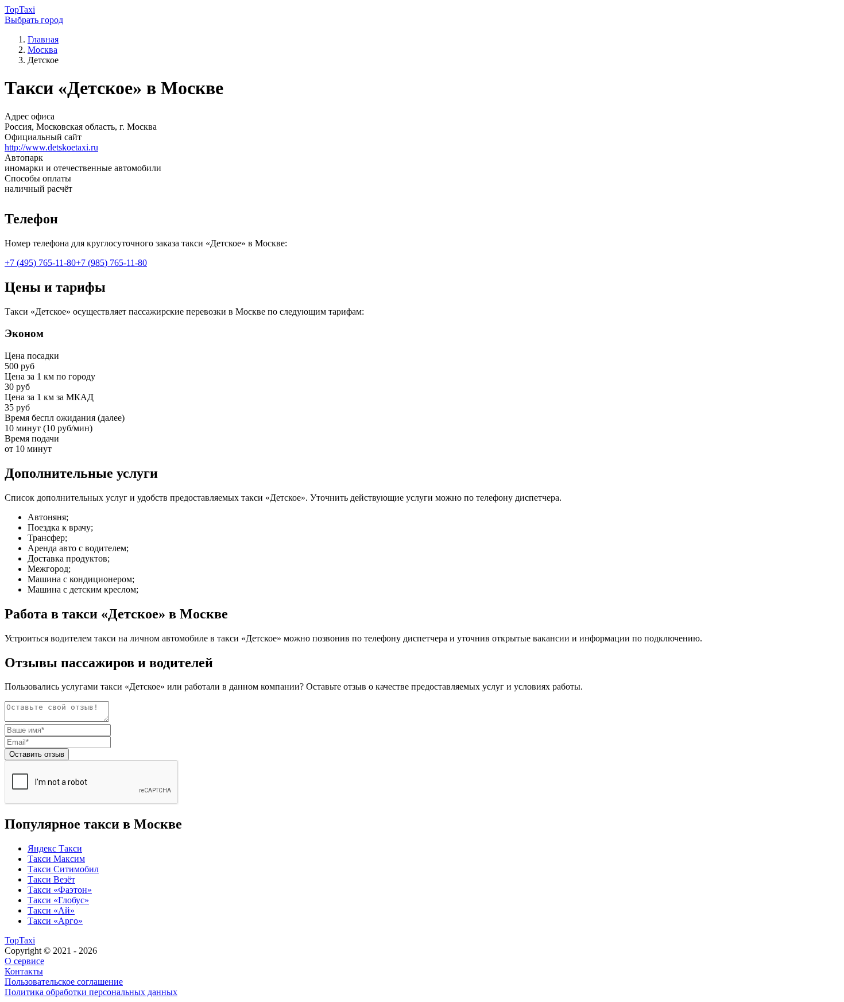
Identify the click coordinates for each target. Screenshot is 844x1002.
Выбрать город (34, 20)
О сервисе (24, 961)
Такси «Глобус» (58, 900)
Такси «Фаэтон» (60, 890)
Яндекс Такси (55, 848)
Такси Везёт (51, 879)
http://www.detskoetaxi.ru (51, 147)
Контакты (24, 971)
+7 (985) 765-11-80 (111, 263)
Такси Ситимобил (63, 869)
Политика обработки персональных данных (91, 992)
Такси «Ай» (51, 910)
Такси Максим (56, 859)
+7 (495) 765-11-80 (40, 263)
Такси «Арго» (55, 921)
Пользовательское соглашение (64, 981)
